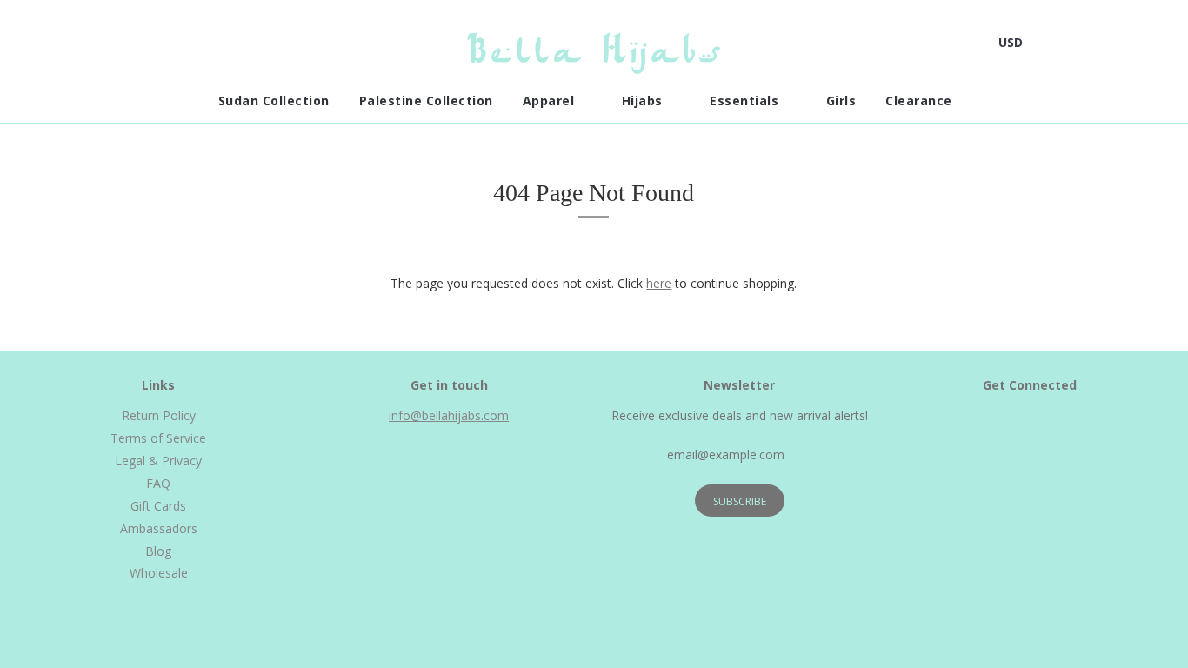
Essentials (746, 100)
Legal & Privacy (158, 460)
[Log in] (1112, 42)
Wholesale (159, 572)
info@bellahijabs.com (449, 415)
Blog (158, 551)
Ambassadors (158, 528)
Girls (841, 100)
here (658, 283)
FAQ (158, 483)
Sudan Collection (274, 100)
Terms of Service (158, 438)
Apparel (550, 100)
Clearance (920, 100)
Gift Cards (158, 506)
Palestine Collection (426, 100)
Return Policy (159, 415)
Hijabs (644, 100)
